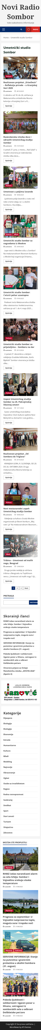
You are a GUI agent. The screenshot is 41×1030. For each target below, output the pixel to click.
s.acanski (8, 887)
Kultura (8, 76)
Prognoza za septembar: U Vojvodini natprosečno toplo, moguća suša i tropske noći (19, 635)
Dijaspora (7, 718)
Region (6, 789)
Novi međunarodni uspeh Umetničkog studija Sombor (20, 494)
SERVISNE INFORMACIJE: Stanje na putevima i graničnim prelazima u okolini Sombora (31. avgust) (18, 646)
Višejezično (8, 827)
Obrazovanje (9, 772)
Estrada (6, 740)
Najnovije (7, 767)
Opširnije (9, 106)
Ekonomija (8, 734)
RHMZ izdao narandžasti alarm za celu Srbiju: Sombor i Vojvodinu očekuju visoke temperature (18, 624)
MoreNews (14, 1027)
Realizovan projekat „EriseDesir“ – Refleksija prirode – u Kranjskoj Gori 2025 (20, 68)
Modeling (7, 761)
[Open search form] (21, 29)
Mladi (16, 234)
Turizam (7, 821)
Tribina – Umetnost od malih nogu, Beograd (20, 546)
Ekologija (7, 723)
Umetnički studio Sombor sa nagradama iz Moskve (20, 226)
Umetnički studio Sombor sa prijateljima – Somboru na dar (20, 329)
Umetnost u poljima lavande (20, 177)
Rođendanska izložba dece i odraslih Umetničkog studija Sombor (20, 122)
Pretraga (8, 595)
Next (26, 588)
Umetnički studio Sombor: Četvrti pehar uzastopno (20, 278)
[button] (3, 29)
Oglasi (6, 778)
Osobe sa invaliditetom (13, 783)
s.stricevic (8, 91)
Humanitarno (9, 745)
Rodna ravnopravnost (13, 794)
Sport (5, 811)
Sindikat (7, 805)
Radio (35, 29)
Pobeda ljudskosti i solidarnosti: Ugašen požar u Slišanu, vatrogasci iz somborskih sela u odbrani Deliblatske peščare (19, 1006)
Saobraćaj (7, 800)
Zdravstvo (7, 832)
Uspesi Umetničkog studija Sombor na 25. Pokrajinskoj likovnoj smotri (20, 384)
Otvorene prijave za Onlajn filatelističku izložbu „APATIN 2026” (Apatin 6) (19, 671)
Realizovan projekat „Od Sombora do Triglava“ (20, 439)
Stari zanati (8, 816)
